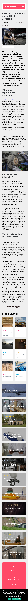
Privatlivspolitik (16, 598)
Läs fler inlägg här (14, 307)
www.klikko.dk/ (15, 579)
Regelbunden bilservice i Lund (12, 100)
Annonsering (14, 587)
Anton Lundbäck (19, 22)
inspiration (5, 25)
